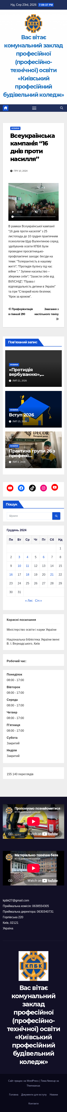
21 (52, 574)
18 (27, 574)
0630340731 (45, 911)
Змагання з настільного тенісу (46, 311)
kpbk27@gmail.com (16, 900)
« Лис (29, 600)
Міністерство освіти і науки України (31, 629)
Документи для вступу (34, 1094)
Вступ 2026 (21, 415)
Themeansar (33, 1085)
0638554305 (40, 906)
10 (19, 565)
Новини (15, 128)
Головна (13, 1094)
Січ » (38, 600)
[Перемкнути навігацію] (34, 108)
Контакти (33, 1103)
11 (27, 565)
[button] (61, 108)
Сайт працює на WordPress (23, 1080)
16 (11, 574)
